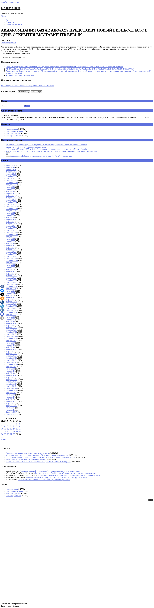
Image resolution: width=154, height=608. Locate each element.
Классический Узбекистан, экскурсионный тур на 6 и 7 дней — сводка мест (41, 156)
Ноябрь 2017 (11, 386)
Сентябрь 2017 (12, 390)
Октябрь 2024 (11, 206)
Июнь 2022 (10, 267)
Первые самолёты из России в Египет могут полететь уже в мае (44, 480)
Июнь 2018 (10, 371)
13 (11, 429)
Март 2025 (10, 196)
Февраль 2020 (11, 328)
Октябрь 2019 (11, 336)
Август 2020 (11, 315)
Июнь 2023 (10, 241)
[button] (152, 500)
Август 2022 (11, 263)
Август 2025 (11, 185)
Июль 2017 (10, 395)
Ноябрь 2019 (11, 334)
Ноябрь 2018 (11, 360)
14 (14, 429)
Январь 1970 (11, 414)
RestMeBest (10, 8)
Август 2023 (11, 237)
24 (2, 434)
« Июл (3, 439)
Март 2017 (10, 403)
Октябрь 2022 (11, 258)
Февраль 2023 (11, 250)
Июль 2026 (10, 167)
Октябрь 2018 (11, 362)
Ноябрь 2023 (11, 230)
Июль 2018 (10, 369)
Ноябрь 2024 (11, 204)
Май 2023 (10, 243)
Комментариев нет (8, 43)
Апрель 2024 (11, 219)
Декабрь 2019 (11, 332)
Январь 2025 (11, 200)
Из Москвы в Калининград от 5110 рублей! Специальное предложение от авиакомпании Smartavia (46, 145)
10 (2, 429)
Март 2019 (10, 351)
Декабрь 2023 (11, 228)
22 (17, 431)
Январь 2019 (11, 356)
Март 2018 (10, 377)
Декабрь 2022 (11, 254)
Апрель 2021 (11, 297)
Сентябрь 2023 (12, 235)
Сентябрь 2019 (12, 338)
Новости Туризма (13, 133)
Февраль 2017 (11, 406)
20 (11, 431)
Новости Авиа (12, 129)
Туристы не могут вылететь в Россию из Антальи (26, 459)
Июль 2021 (10, 291)
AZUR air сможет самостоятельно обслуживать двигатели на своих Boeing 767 (38, 462)
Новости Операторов (14, 131)
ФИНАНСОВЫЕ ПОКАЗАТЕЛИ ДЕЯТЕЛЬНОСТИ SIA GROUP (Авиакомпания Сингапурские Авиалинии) (51, 151)
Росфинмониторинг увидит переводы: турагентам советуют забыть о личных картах (41, 457)
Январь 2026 (11, 174)
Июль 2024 (10, 213)
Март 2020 (10, 326)
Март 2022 (10, 274)
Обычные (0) (36, 92)
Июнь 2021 (10, 293)
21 (14, 431)
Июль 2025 (10, 187)
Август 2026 (11, 165)
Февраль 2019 (11, 354)
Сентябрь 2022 (12, 261)
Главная (9, 20)
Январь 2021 (11, 304)
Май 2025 (10, 191)
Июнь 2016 (10, 410)
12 (8, 429)
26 (8, 434)
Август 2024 (11, 211)
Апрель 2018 (11, 375)
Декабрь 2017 (11, 384)
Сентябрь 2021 (12, 287)
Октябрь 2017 (11, 388)
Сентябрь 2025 (12, 183)
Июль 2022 (10, 265)
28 (14, 434)
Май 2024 (10, 217)
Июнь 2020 (10, 319)
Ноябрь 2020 (11, 308)
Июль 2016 (10, 408)
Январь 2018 (11, 382)
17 (2, 431)
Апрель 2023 (11, 245)
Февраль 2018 (11, 380)
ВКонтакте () (24, 92)
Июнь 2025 (10, 189)
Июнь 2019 (10, 345)
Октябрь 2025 (11, 180)
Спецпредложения (13, 135)
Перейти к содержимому (11, 2)
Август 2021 (11, 289)
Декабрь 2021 (11, 280)
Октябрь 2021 (11, 284)
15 (17, 429)
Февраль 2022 (11, 276)
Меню (3, 16)
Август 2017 (11, 393)
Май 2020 (10, 321)
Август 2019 (11, 341)
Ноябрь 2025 (11, 178)
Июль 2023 (10, 239)
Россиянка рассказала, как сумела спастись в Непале (27, 453)
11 (5, 429)
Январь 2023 (11, 252)
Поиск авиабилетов (14, 24)
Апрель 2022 (11, 271)
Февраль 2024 (11, 224)
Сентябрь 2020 (12, 313)
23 (20, 431)
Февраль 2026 (11, 172)
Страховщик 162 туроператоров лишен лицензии (26, 147)
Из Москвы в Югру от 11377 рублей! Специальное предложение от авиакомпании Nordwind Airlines (47, 149)
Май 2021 (10, 295)
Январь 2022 (11, 278)
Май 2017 (10, 399)
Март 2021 (10, 300)
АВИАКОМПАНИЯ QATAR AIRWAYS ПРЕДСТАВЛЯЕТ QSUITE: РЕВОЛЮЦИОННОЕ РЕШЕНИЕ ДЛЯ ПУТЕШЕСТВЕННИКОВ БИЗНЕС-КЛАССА (70, 69)
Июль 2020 (10, 317)
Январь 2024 (11, 226)
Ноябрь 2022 (11, 256)
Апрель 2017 (11, 401)
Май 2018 (10, 373)
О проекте (10, 22)
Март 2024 (10, 222)
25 (5, 434)
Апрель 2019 (11, 349)
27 (11, 434)
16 (20, 429)
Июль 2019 (10, 343)
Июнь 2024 (10, 215)
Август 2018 (11, 367)
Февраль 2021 (11, 302)
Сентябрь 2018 (12, 364)
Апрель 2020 (11, 323)
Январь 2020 (11, 330)
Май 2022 (10, 269)
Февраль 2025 (11, 198)
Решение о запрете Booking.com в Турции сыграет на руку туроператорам (49, 471)
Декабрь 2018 (11, 358)
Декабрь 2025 (11, 176)
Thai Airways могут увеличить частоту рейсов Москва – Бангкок (27, 86)
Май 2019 (10, 347)
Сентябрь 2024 (12, 209)
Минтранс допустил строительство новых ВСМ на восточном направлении (37, 455)
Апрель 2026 (11, 170)
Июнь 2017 (10, 397)
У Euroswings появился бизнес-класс (21, 75)
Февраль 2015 (11, 412)
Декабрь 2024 (11, 202)
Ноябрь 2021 (11, 282)
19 (8, 431)
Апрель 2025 (11, 193)
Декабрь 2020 (11, 306)
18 (5, 431)
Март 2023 (10, 248)
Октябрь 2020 (11, 310)
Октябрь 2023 (11, 232)
